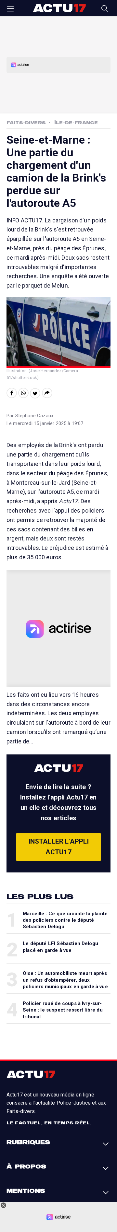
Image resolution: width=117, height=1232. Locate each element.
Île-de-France (76, 122)
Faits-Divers (26, 122)
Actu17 (59, 8)
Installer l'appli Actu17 (58, 846)
